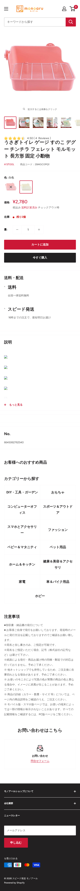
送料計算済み (29, 207)
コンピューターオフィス (22, 510)
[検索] (71, 22)
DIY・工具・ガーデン (22, 492)
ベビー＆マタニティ (22, 547)
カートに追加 (40, 244)
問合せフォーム (40, 760)
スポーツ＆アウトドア (58, 510)
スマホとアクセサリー (22, 530)
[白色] (26, 187)
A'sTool (9, 164)
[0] (72, 8)
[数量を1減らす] (17, 229)
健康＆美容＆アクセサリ (58, 564)
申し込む (16, 842)
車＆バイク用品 (57, 582)
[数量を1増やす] (39, 229)
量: (6, 229)
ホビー (40, 596)
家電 (22, 582)
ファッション (58, 530)
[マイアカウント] (64, 9)
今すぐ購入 (40, 257)
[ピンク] (10, 187)
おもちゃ (57, 492)
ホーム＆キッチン (22, 564)
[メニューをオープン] (6, 8)
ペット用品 (58, 547)
